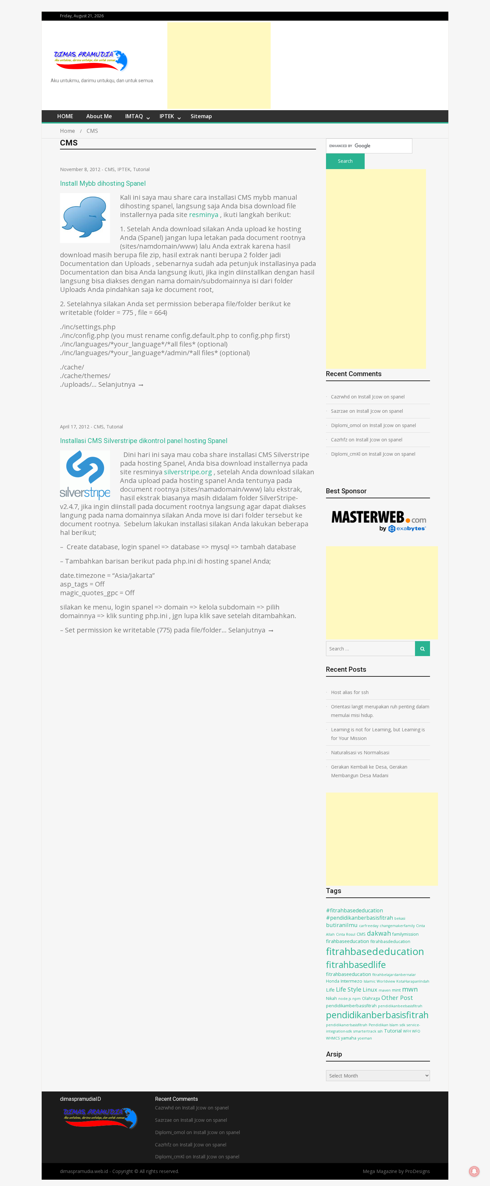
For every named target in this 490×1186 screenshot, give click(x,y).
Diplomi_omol (346, 425)
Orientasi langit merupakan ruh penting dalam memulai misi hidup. (380, 710)
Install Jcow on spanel (381, 396)
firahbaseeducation (347, 941)
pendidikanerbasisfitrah (346, 1025)
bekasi (399, 918)
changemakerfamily (397, 925)
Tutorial (141, 169)
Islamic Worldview (379, 981)
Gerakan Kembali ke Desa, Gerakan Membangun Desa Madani (369, 771)
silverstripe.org (188, 471)
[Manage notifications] (474, 1171)
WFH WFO (411, 1031)
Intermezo (351, 981)
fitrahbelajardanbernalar (394, 974)
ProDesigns (417, 1171)
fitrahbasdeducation (390, 941)
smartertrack (364, 1031)
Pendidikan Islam (383, 1025)
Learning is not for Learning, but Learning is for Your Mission (378, 733)
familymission (405, 934)
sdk (402, 1025)
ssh (380, 1031)
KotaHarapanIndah (412, 981)
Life (330, 989)
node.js (344, 998)
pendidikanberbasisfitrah (377, 1015)
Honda (332, 981)
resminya (203, 214)
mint (396, 990)
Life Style (348, 989)
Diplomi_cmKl (345, 454)
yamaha (348, 1038)
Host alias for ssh (350, 692)
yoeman (365, 1038)
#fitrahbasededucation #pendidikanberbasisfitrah (359, 914)
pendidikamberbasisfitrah (351, 1006)
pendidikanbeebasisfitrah (400, 1006)
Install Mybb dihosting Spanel (103, 183)
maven (385, 990)
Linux (370, 989)
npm (356, 998)
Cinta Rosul (345, 934)
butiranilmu (342, 925)
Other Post (397, 998)
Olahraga (371, 998)
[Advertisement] (219, 65)
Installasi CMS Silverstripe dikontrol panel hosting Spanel (143, 441)
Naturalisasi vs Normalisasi (360, 752)
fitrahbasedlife (356, 964)
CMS (110, 169)
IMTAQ (134, 116)
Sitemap (201, 116)
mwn (410, 989)
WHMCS (333, 1038)
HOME (65, 116)
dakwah (379, 933)
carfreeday (368, 925)
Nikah (331, 998)
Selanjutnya (117, 384)
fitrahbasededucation (375, 951)
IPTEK (167, 116)
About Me (99, 116)
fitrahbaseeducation (348, 974)
